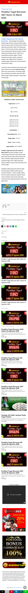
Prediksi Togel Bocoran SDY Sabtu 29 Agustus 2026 (12, 387)
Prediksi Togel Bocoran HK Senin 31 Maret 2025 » (14, 214)
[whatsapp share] (13, 226)
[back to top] (25, 587)
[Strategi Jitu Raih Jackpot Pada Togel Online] (14, 403)
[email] (7, 591)
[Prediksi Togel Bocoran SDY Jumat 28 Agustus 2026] (14, 271)
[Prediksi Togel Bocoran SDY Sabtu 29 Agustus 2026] (14, 249)
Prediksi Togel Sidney (12, 6)
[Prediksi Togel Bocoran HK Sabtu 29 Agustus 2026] (14, 346)
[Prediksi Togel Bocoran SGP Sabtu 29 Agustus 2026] (14, 318)
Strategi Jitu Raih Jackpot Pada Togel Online (13, 416)
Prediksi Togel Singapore (7, 326)
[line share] (16, 226)
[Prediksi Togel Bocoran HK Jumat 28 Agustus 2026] (14, 431)
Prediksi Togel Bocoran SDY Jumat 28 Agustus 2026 (12, 472)
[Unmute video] (14, 494)
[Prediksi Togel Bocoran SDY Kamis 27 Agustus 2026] (14, 293)
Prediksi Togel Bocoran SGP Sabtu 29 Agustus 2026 (12, 330)
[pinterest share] (8, 226)
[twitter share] (2, 226)
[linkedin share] (10, 226)
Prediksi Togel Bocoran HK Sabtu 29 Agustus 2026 (11, 359)
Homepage (3, 6)
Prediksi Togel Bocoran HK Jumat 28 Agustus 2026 (11, 443)
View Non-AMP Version (17, 587)
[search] (26, 2)
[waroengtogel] (13, 2)
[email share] (5, 226)
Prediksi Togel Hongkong (7, 354)
